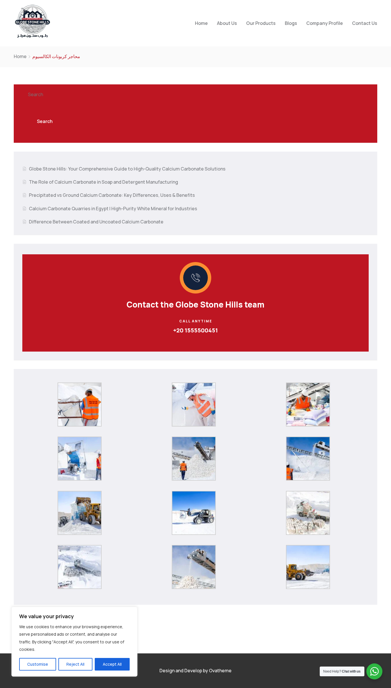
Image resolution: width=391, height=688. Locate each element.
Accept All (112, 664)
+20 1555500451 (195, 330)
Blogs (291, 23)
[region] (74, 642)
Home (201, 23)
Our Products (261, 23)
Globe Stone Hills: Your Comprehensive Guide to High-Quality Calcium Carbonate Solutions (127, 169)
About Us (227, 23)
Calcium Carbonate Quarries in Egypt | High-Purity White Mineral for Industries (113, 208)
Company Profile (324, 23)
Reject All (75, 664)
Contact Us (364, 23)
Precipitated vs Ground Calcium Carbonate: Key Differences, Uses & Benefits (112, 195)
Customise (37, 664)
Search (35, 94)
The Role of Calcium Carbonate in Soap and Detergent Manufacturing (103, 182)
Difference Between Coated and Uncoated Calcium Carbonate (96, 222)
